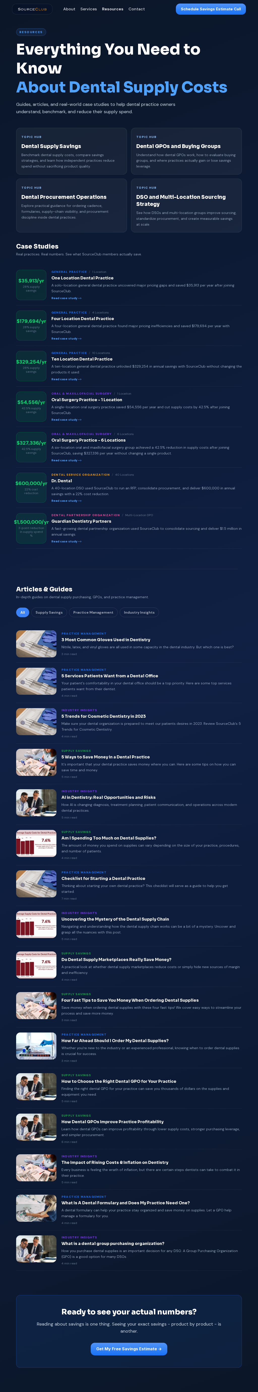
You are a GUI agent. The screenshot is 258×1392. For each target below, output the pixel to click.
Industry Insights (139, 612)
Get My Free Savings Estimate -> (129, 1348)
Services (88, 9)
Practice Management (93, 612)
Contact (136, 9)
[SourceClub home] (32, 9)
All (22, 612)
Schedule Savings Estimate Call (211, 9)
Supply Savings (49, 612)
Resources (112, 9)
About (69, 9)
